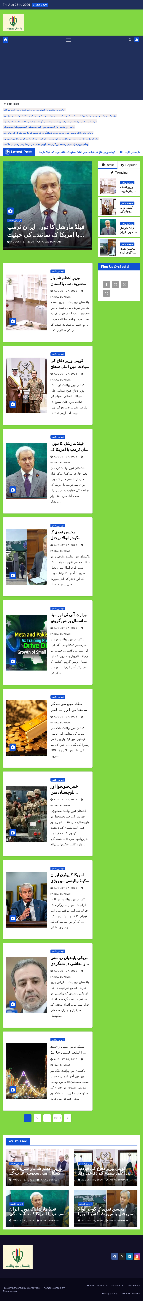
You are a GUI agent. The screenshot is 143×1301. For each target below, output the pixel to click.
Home (90, 1285)
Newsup (56, 1287)
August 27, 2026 (23, 241)
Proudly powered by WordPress (21, 1287)
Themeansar (10, 1291)
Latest (109, 165)
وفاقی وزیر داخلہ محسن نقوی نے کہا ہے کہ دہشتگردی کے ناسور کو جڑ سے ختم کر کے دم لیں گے (48, 132)
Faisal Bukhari (51, 241)
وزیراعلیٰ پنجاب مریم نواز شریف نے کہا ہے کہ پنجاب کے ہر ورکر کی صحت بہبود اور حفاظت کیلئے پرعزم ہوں (60, 115)
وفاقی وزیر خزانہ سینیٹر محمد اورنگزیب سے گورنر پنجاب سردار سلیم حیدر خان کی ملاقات (46, 144)
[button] (130, 40)
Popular (130, 165)
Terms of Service (130, 1293)
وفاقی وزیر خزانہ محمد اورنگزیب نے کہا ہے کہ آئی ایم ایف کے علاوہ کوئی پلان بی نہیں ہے (51, 138)
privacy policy (109, 1293)
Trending (121, 172)
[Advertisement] (71, 72)
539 (57, 1118)
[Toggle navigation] (68, 40)
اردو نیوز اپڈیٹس (14, 220)
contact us (117, 1285)
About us (102, 1285)
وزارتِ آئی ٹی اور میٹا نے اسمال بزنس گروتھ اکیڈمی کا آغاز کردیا (69, 620)
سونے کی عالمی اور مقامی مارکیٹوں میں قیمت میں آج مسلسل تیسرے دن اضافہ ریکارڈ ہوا (50, 121)
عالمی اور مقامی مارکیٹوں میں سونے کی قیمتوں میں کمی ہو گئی (34, 109)
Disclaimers (133, 1285)
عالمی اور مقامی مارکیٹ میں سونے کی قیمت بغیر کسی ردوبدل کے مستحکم (39, 127)
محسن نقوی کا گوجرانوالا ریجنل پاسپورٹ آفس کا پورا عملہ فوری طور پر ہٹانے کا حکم (46, 234)
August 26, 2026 (66, 1059)
